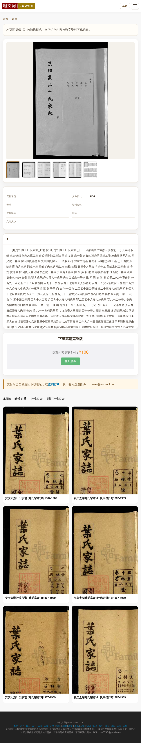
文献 (64, 725)
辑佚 (107, 725)
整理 (58, 725)
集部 (125, 725)
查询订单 (54, 384)
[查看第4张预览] (59, 169)
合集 (113, 725)
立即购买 (70, 361)
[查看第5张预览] (75, 169)
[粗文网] (60, 6)
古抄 (40, 725)
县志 (28, 725)
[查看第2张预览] (29, 169)
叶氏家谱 (37, 398)
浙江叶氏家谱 (56, 398)
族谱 (70, 725)
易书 (76, 725)
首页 (5, 19)
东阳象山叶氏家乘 (14, 398)
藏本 (101, 725)
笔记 (95, 725)
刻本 (22, 725)
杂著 (82, 725)
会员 (124, 6)
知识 (88, 725)
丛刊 (16, 725)
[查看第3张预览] (44, 169)
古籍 (46, 725)
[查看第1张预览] (13, 169)
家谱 (14, 19)
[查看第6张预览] (90, 169)
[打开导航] (135, 6)
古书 (34, 725)
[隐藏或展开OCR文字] (70, 239)
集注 (119, 725)
